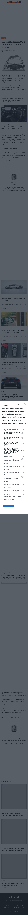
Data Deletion (6, 511)
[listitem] (14, 430)
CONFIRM (8, 505)
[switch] (22, 433)
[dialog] (14, 457)
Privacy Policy (22, 511)
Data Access (14, 511)
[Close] (25, 404)
